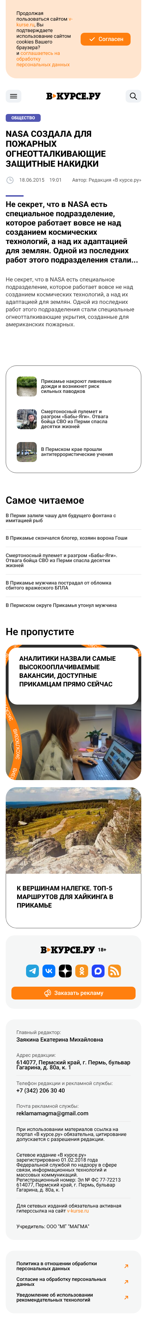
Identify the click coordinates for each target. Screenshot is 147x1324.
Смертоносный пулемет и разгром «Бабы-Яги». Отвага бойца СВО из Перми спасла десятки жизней (61, 560)
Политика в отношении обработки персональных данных (56, 1266)
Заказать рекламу (78, 993)
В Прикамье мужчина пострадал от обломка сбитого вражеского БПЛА (58, 586)
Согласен (110, 39)
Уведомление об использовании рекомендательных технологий (54, 1298)
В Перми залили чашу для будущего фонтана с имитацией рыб (61, 518)
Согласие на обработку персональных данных (61, 1282)
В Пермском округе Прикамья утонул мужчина (61, 605)
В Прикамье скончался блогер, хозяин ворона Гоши (66, 538)
